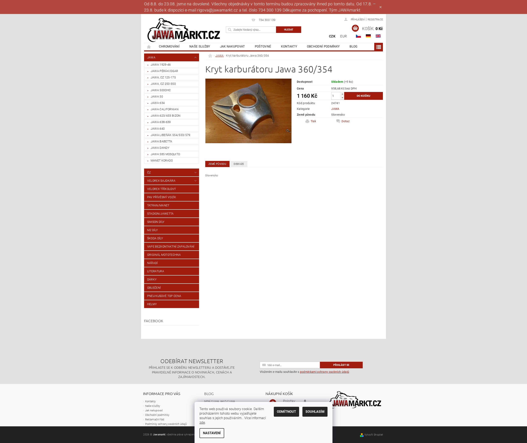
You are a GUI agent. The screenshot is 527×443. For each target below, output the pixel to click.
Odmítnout (286, 412)
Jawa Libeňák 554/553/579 (170, 135)
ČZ (149, 172)
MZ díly (152, 230)
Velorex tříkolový (161, 189)
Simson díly (155, 221)
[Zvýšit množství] (342, 94)
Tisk (313, 121)
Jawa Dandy (160, 147)
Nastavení (212, 433)
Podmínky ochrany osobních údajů (166, 424)
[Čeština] (358, 36)
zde (202, 422)
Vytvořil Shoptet (373, 434)
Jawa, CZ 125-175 (163, 77)
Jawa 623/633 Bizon (166, 115)
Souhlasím (314, 412)
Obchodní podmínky (323, 46)
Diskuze (239, 164)
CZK (332, 36)
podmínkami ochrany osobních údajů (324, 371)
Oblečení (154, 287)
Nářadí (152, 263)
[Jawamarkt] (184, 30)
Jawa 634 (158, 103)
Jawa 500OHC (161, 90)
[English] (378, 36)
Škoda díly (155, 238)
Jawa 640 (158, 128)
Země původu (217, 164)
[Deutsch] (368, 36)
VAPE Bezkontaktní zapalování (171, 246)
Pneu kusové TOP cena (164, 296)
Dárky (152, 279)
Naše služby (199, 46)
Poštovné (263, 46)
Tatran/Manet (158, 205)
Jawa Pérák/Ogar (164, 71)
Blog (353, 46)
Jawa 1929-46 (161, 64)
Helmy (152, 304)
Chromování (169, 46)
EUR (343, 36)
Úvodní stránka (149, 46)
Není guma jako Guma (219, 401)
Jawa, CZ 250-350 (163, 83)
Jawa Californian (164, 109)
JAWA (151, 57)
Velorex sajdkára (161, 180)
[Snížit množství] (342, 98)
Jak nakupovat (232, 46)
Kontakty (289, 46)
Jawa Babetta (161, 141)
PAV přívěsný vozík (161, 197)
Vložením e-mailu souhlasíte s (304, 371)
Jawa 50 (157, 96)
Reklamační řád (154, 419)
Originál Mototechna (164, 254)
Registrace (375, 19)
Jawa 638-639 (161, 122)
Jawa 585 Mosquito (165, 154)
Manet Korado (162, 160)
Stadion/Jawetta (160, 213)
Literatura (155, 271)
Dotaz (346, 121)
